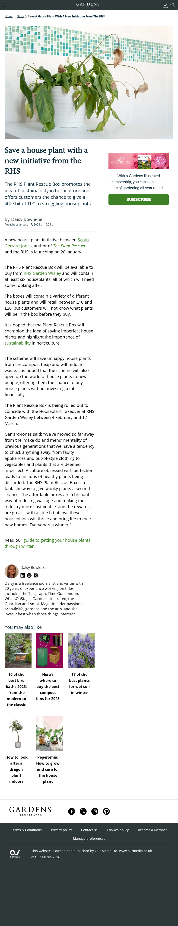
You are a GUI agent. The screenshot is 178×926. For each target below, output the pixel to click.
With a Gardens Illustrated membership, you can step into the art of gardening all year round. (139, 182)
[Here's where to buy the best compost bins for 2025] (49, 650)
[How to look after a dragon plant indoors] (18, 733)
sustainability (18, 343)
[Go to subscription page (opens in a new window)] (138, 168)
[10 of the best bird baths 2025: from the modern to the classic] (18, 650)
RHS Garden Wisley (42, 273)
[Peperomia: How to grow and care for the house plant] (49, 733)
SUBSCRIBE (138, 199)
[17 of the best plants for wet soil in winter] (81, 650)
